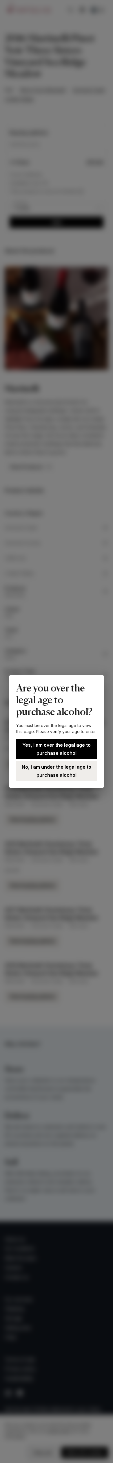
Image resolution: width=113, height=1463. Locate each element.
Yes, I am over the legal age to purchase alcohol (56, 749)
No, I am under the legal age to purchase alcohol (56, 771)
